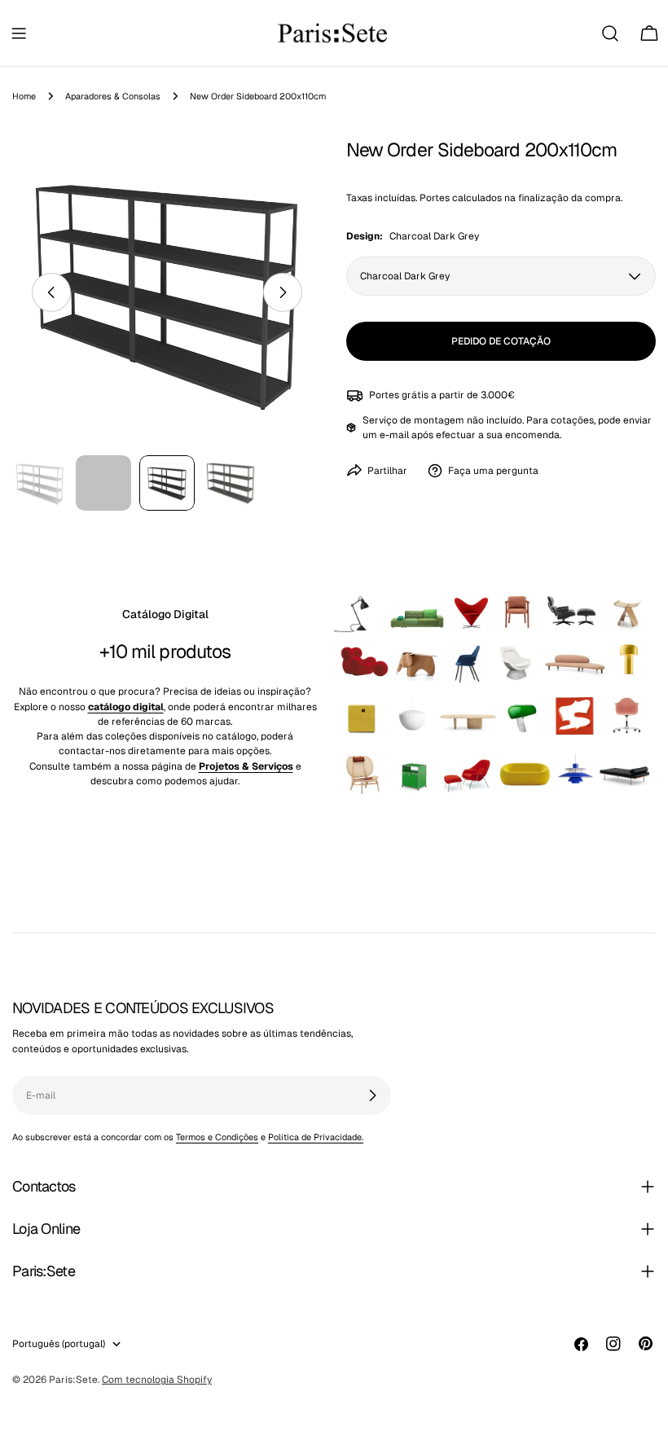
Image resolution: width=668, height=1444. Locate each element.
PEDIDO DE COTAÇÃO (501, 341)
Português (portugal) (58, 1343)
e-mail (394, 434)
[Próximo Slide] (282, 292)
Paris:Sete (73, 1379)
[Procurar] (610, 33)
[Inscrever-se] (372, 1095)
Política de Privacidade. (315, 1137)
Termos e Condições (217, 1137)
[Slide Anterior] (51, 292)
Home (24, 96)
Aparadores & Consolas (112, 96)
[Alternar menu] (18, 33)
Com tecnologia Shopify (157, 1379)
